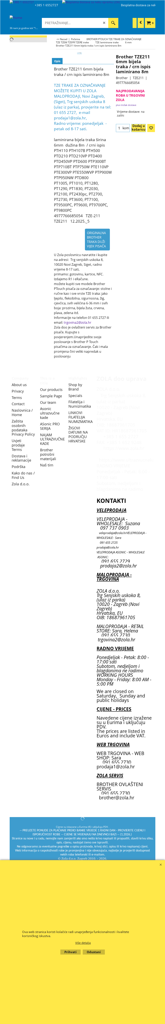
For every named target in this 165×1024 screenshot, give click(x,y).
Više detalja (83, 943)
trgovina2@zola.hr (77, 322)
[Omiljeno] (151, 128)
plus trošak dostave (126, 104)
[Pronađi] (113, 23)
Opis (57, 61)
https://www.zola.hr (123, 448)
